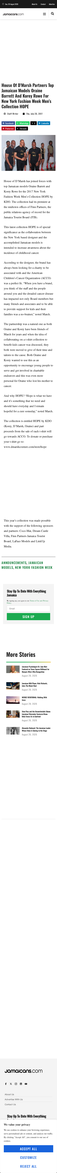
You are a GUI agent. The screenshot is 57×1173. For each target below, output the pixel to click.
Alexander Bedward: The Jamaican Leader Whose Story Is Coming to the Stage (36, 729)
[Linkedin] (21, 1084)
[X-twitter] (11, 1084)
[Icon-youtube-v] (26, 1084)
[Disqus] (28, 941)
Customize (28, 1157)
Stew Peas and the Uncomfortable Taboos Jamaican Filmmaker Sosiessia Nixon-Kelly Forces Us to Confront (36, 714)
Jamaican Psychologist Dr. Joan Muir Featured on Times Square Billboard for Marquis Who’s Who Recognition (35, 669)
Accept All (28, 1148)
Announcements (14, 562)
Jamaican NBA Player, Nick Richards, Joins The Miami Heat (35, 684)
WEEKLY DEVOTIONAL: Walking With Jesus (34, 698)
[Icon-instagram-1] (16, 1084)
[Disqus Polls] (28, 860)
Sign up (28, 616)
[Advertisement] (28, 49)
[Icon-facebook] (6, 1084)
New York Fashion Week (34, 567)
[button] (44, 13)
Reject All (28, 1166)
